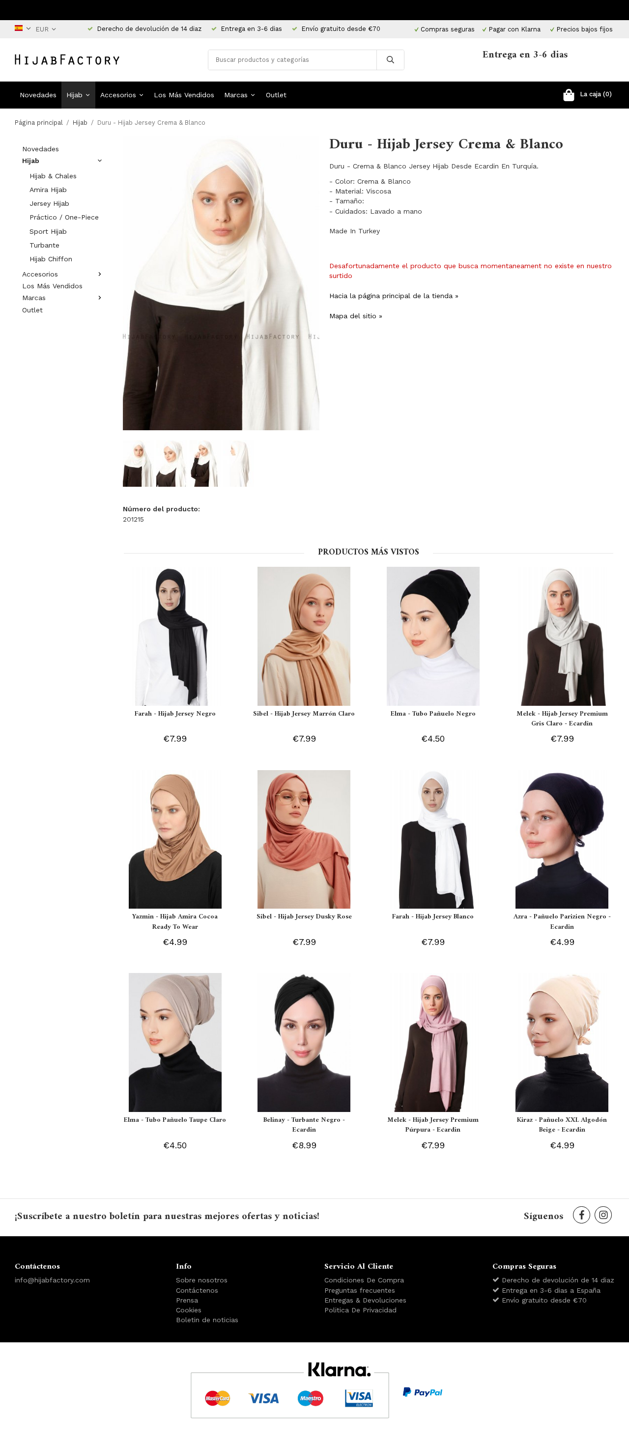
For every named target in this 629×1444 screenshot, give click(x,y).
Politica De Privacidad (360, 1310)
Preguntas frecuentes (359, 1290)
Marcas (236, 95)
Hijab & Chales (53, 176)
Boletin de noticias (207, 1320)
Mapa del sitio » (355, 316)
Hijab (74, 95)
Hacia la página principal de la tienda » (393, 296)
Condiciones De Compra (364, 1280)
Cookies (188, 1310)
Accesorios (118, 95)
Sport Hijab (48, 231)
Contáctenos (197, 1290)
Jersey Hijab (49, 203)
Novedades (38, 95)
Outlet (276, 95)
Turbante (44, 245)
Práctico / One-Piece (64, 217)
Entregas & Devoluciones (365, 1300)
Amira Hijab (48, 190)
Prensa (187, 1300)
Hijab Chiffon (50, 259)
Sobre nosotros (202, 1280)
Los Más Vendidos (184, 95)
